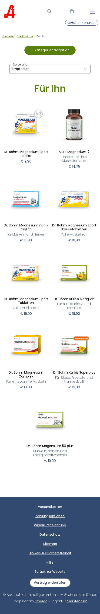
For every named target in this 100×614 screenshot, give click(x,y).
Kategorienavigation (52, 50)
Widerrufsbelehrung (50, 525)
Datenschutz (50, 535)
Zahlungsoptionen (50, 516)
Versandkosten (50, 507)
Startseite (7, 36)
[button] (49, 11)
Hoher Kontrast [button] (83, 22)
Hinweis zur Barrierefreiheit (50, 553)
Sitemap (50, 544)
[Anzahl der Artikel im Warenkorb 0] (72, 11)
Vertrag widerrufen (50, 582)
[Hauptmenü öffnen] (92, 12)
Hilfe (50, 563)
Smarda (41, 601)
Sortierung (20, 64)
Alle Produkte (25, 36)
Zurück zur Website (50, 574)
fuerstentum (77, 601)
